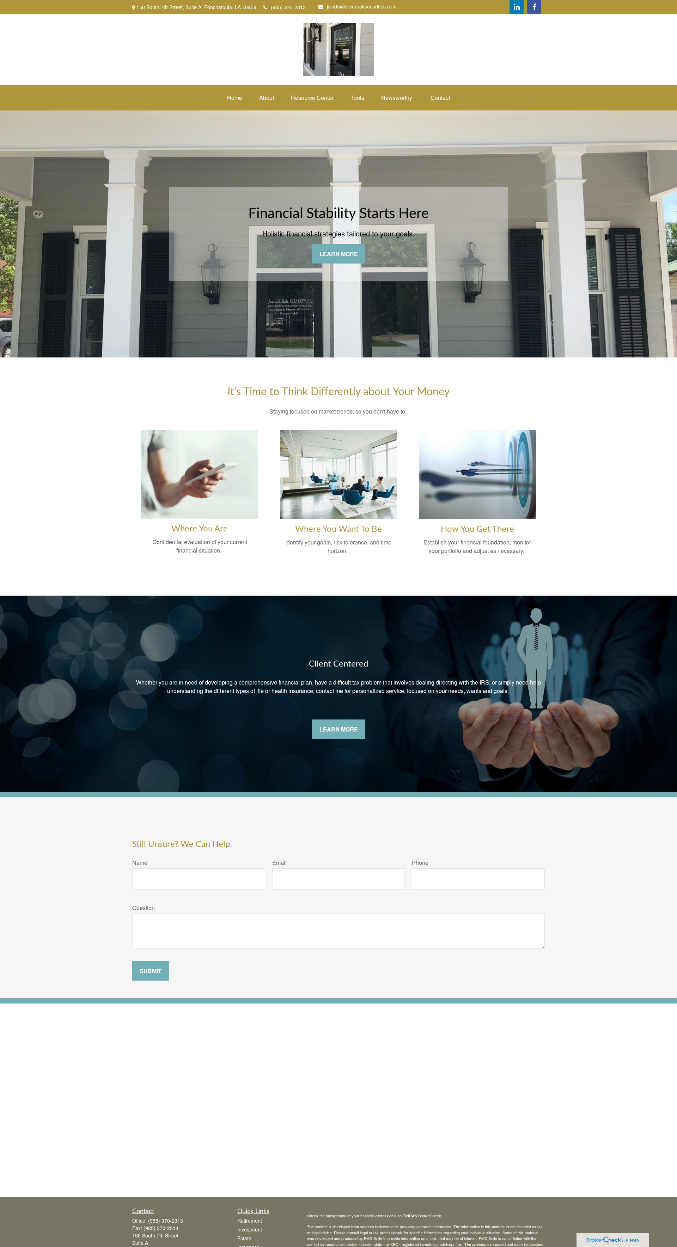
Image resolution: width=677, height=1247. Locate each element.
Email (279, 863)
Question (143, 908)
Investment (249, 1229)
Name (139, 863)
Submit (150, 971)
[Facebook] (534, 7)
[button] (235, 97)
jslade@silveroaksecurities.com (362, 6)
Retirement (249, 1220)
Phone (420, 863)
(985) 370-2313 (288, 7)
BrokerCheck (429, 1215)
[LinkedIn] (517, 7)
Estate (244, 1238)
